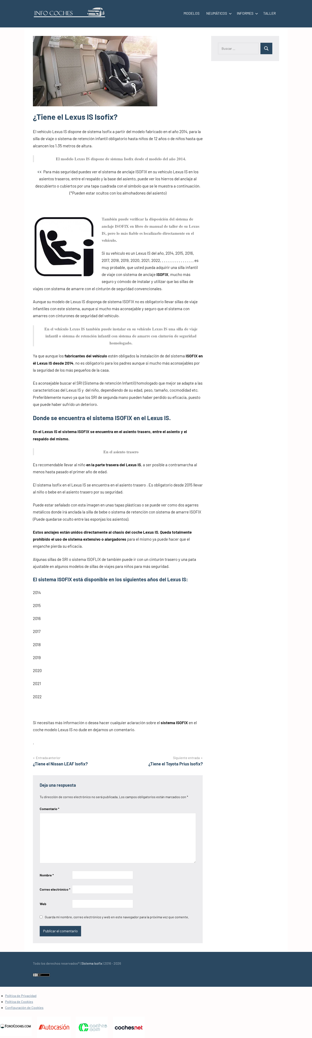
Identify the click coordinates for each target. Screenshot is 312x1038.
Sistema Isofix (91, 963)
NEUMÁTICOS (216, 13)
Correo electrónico (55, 889)
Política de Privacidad (21, 996)
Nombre (47, 875)
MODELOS (192, 13)
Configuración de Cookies (24, 1007)
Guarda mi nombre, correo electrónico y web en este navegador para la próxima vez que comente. (117, 917)
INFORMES (245, 13)
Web (43, 904)
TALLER (269, 13)
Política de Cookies (19, 1002)
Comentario (49, 809)
